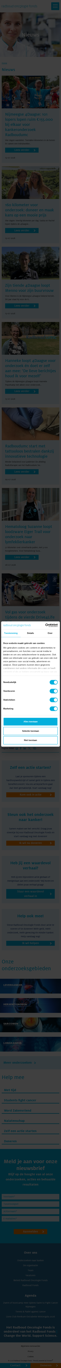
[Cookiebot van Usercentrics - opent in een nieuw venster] (45, 625)
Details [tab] (30, 633)
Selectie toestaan (30, 731)
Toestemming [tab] (11, 633)
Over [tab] (50, 633)
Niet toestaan (30, 740)
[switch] (54, 691)
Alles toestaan (31, 721)
